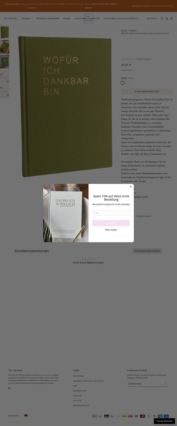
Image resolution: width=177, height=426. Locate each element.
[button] (131, 187)
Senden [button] (111, 223)
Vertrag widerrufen (164, 421)
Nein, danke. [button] (111, 230)
